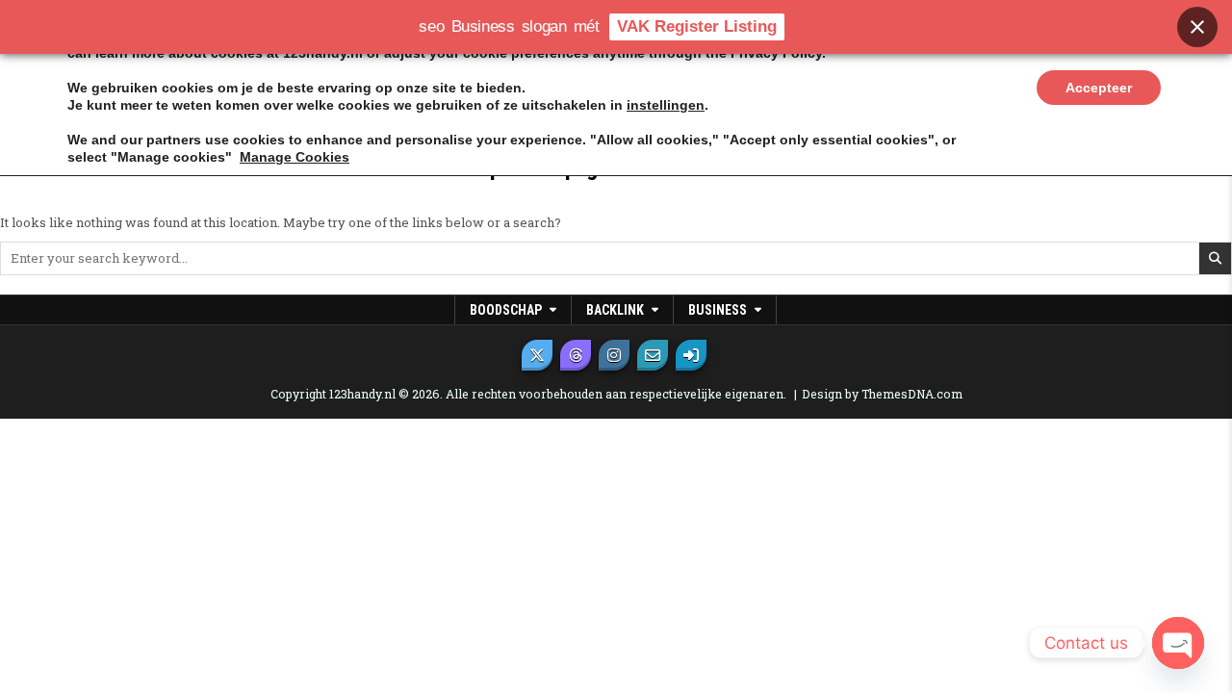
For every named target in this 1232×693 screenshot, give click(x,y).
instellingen (666, 105)
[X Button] (537, 355)
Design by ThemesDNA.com (882, 393)
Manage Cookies (294, 157)
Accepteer (1098, 87)
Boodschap (506, 310)
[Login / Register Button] (691, 355)
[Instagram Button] (614, 355)
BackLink (615, 310)
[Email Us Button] (652, 355)
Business (717, 310)
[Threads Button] (575, 355)
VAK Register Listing (697, 26)
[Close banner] (1197, 27)
